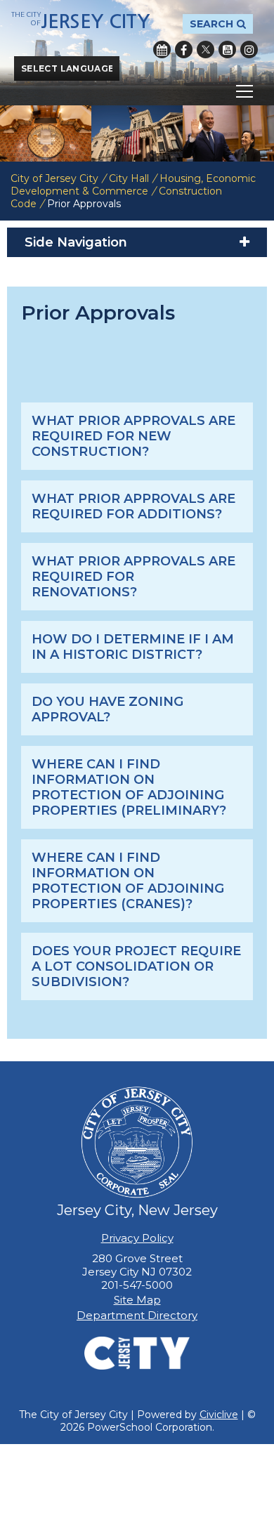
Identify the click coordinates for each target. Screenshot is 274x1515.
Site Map (137, 1299)
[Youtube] (227, 49)
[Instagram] (249, 49)
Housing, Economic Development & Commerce (133, 184)
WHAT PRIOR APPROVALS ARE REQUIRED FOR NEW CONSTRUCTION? (133, 436)
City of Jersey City (54, 178)
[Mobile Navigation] (137, 91)
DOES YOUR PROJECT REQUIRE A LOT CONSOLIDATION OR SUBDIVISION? (136, 966)
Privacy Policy (137, 1238)
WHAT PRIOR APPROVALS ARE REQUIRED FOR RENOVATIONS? (133, 576)
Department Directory (137, 1315)
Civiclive (219, 1414)
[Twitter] (205, 49)
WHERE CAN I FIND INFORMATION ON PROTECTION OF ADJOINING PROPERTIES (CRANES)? (128, 881)
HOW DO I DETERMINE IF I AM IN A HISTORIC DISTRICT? (133, 646)
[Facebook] (184, 49)
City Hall (129, 178)
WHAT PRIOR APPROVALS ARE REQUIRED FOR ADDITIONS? (133, 506)
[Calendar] (162, 49)
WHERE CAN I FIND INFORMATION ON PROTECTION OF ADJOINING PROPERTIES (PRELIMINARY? (129, 787)
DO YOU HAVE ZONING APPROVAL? (107, 709)
